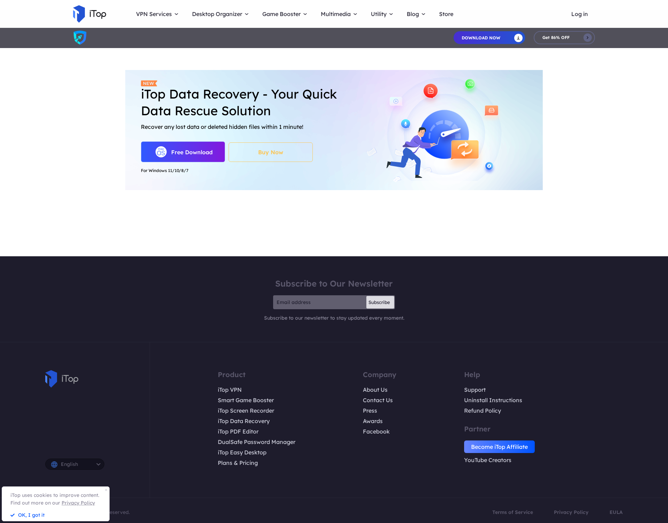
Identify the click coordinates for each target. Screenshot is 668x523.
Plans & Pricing (238, 462)
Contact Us (378, 400)
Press (370, 410)
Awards (373, 420)
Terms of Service (512, 512)
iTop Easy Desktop (242, 452)
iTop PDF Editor (238, 431)
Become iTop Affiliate (499, 446)
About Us (375, 389)
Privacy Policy (571, 512)
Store (446, 13)
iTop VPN (230, 389)
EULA (616, 512)
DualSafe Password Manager (256, 441)
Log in (579, 13)
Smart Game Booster (246, 400)
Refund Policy (482, 410)
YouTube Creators (487, 459)
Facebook (376, 431)
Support (475, 389)
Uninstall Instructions (493, 400)
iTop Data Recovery (244, 420)
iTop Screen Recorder (246, 410)
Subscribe (379, 302)
